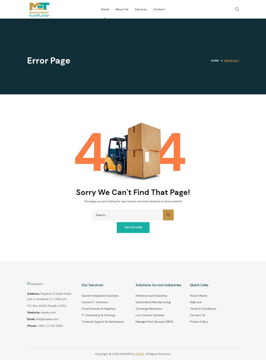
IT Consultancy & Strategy (98, 315)
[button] (237, 9)
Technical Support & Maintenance (102, 322)
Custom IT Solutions (94, 302)
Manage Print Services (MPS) (154, 322)
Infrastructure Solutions (151, 296)
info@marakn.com (47, 319)
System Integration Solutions (100, 296)
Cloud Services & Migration (98, 309)
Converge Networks (149, 309)
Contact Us (197, 315)
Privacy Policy (199, 322)
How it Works (198, 296)
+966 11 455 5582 (50, 326)
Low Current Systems (150, 315)
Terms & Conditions (203, 309)
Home (215, 60)
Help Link (196, 302)
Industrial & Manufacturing (153, 302)
